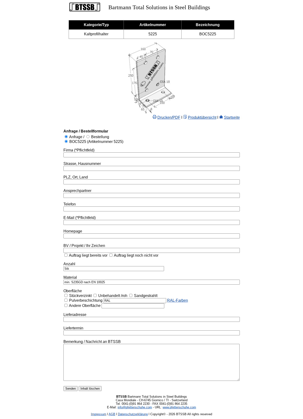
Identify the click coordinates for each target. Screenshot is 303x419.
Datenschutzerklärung (133, 414)
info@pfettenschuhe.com (135, 407)
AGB (112, 414)
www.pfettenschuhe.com (179, 407)
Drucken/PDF (168, 117)
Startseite (232, 117)
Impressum (98, 414)
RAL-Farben (177, 300)
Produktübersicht (202, 117)
